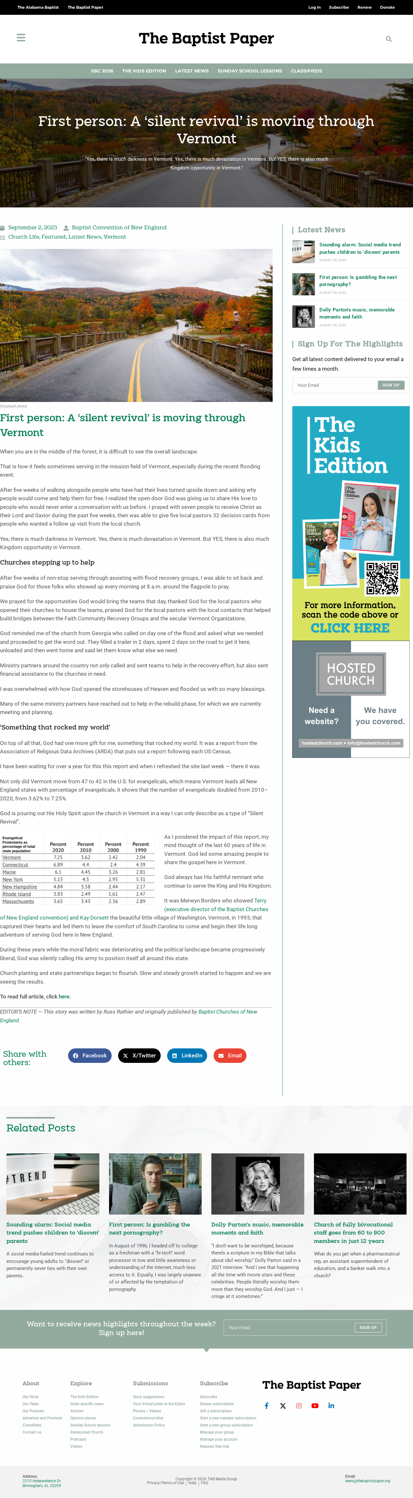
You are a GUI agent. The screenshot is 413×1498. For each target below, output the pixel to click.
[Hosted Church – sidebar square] (351, 699)
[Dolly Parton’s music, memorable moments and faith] (303, 316)
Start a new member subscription (228, 1418)
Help (192, 1483)
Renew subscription (217, 1404)
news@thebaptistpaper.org (367, 1481)
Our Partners (33, 1411)
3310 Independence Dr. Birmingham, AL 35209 (42, 1483)
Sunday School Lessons (250, 70)
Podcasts (78, 1439)
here (64, 997)
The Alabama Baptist (38, 7)
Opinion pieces (83, 1418)
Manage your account (218, 1439)
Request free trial (214, 1446)
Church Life (23, 237)
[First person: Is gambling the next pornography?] (303, 284)
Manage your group (217, 1432)
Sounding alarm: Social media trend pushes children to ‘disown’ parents (360, 248)
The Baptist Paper (85, 7)
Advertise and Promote (42, 1418)
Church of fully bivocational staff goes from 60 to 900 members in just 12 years (353, 1233)
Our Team (31, 1404)
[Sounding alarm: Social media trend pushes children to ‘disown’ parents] (303, 252)
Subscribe (208, 1397)
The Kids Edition (144, 70)
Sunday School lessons (90, 1425)
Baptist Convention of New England (119, 228)
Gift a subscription (216, 1411)
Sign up (391, 385)
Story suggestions (148, 1397)
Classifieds (306, 70)
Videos (76, 1446)
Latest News (192, 70)
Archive (76, 1411)
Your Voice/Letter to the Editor (159, 1404)
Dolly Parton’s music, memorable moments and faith (357, 313)
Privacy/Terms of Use (165, 1483)
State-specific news (87, 1404)
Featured (54, 237)
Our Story (31, 1397)
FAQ (204, 1483)
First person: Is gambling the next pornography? (358, 280)
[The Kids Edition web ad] (351, 523)
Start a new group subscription (226, 1425)
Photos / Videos (147, 1411)
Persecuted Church (86, 1432)
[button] (389, 39)
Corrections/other (148, 1418)
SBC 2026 (102, 70)
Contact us (32, 1432)
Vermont (115, 237)
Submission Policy (149, 1425)
